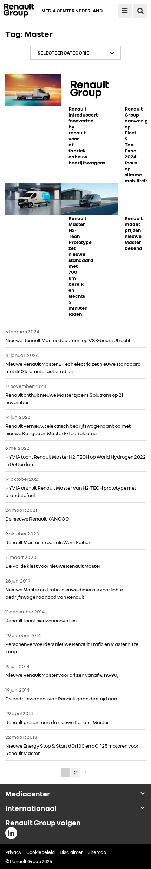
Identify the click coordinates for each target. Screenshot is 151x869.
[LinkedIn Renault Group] (11, 833)
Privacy (13, 852)
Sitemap (97, 852)
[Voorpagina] (21, 11)
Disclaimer (71, 852)
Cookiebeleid (40, 852)
